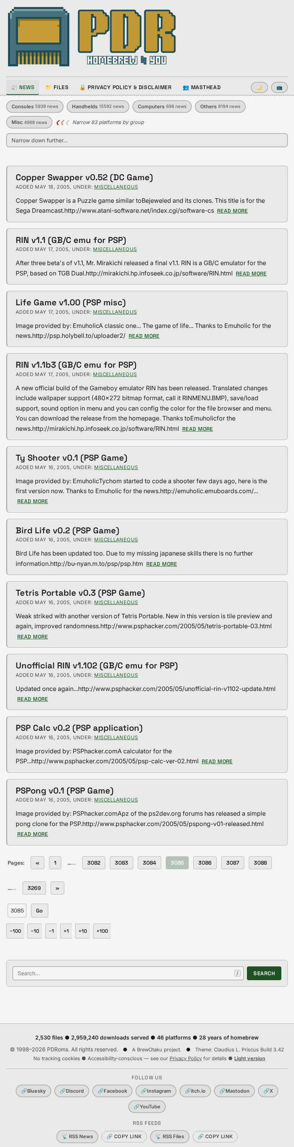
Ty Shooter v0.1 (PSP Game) (71, 457)
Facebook (112, 1091)
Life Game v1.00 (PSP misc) (71, 302)
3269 (34, 888)
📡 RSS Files (169, 1136)
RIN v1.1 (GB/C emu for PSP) (71, 240)
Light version (249, 1058)
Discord (72, 1091)
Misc (29, 122)
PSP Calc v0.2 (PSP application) (79, 727)
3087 (232, 862)
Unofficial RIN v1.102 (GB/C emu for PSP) (97, 665)
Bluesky (33, 1091)
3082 (93, 862)
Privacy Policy (186, 1058)
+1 (66, 931)
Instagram (156, 1091)
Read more (232, 210)
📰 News (22, 87)
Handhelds (98, 106)
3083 (121, 862)
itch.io (195, 1091)
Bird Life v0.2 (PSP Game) (67, 530)
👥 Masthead (202, 87)
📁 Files (57, 87)
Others (220, 106)
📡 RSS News (77, 1136)
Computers (162, 106)
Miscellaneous (116, 187)
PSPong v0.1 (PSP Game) (65, 790)
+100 (102, 931)
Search (264, 973)
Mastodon (234, 1091)
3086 (205, 862)
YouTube (147, 1107)
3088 (260, 862)
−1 (51, 931)
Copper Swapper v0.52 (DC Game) (84, 177)
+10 (82, 931)
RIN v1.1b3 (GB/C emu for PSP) (76, 364)
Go (39, 910)
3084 (149, 862)
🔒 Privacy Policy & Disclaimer (125, 87)
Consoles (34, 106)
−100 (15, 931)
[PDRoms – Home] (92, 36)
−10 (35, 931)
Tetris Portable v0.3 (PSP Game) (80, 592)
